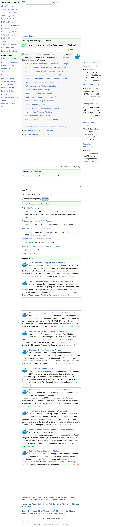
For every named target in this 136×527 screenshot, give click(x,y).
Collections (43, 504)
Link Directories (7, 88)
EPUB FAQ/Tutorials (9, 28)
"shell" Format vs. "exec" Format (37, 116)
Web (66, 499)
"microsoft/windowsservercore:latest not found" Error (45, 67)
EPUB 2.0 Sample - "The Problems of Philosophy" (44, 246)
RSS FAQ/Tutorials (8, 38)
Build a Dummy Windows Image (37, 90)
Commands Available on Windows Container (42, 82)
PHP (31, 499)
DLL (58, 511)
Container (33, 36)
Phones (54, 513)
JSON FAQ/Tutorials (9, 16)
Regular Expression (9, 84)
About (34, 504)
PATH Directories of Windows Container (40, 86)
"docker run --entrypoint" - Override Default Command (45, 78)
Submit (45, 199)
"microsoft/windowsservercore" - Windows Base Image (46, 64)
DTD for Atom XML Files (33, 208)
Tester (24, 511)
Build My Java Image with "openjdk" (38, 104)
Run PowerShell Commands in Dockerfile (41, 97)
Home (24, 36)
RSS (43, 499)
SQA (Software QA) (9, 59)
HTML (57, 497)
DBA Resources (7, 65)
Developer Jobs (7, 48)
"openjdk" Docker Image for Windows (39, 101)
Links (31, 513)
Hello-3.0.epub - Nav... (92, 66)
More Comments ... (29, 254)
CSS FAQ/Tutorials (8, 35)
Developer (32, 511)
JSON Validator (7, 6)
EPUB (44, 497)
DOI (48, 513)
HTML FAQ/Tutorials (9, 32)
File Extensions (7, 78)
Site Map (75, 504)
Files (63, 511)
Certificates (70, 511)
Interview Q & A (7, 91)
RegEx (25, 513)
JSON (63, 497)
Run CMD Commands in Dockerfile (38, 93)
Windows (46, 511)
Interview (57, 504)
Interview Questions (9, 51)
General (51, 497)
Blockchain (27, 497)
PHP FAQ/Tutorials (8, 22)
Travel (60, 513)
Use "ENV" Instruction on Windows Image (41, 119)
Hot (29, 504)
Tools (48, 499)
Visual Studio (57, 499)
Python (37, 499)
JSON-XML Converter (9, 9)
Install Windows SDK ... (92, 85)
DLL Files (5, 75)
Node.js (25, 499)
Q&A (36, 513)
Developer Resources (10, 62)
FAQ (50, 504)
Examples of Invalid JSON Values (37, 221)
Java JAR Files (7, 72)
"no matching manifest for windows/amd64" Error (43, 71)
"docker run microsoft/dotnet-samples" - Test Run (44, 75)
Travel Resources (8, 100)
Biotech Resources (8, 94)
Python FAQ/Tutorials (9, 19)
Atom (69, 504)
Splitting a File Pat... (91, 104)
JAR (53, 511)
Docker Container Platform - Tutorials (40, 134)
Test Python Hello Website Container (38, 130)
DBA (40, 511)
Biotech (42, 513)
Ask (29, 506)
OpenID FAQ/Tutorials (10, 25)
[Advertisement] (11, 138)
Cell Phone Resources (10, 97)
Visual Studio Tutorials (10, 41)
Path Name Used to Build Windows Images (41, 108)
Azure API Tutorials (9, 44)
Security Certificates (9, 81)
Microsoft (71, 497)
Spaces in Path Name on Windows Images (41, 112)
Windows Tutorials (8, 68)
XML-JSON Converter (10, 12)
